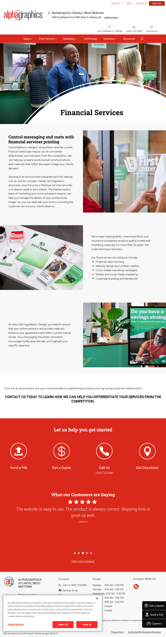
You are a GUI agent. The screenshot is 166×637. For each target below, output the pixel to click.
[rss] (136, 586)
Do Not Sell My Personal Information (144, 632)
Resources (129, 38)
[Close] (97, 598)
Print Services (46, 38)
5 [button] (91, 553)
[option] (83, 524)
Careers (156, 623)
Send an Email (70, 590)
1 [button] (75, 553)
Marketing (69, 38)
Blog (129, 3)
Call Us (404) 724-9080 (75, 585)
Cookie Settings (16, 624)
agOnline (156, 3)
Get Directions (147, 467)
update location (111, 17)
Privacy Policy (117, 632)
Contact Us (141, 3)
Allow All (87, 624)
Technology (90, 38)
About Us (115, 3)
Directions (152, 31)
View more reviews (83, 561)
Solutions (108, 38)
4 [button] (87, 553)
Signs (27, 38)
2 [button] (79, 553)
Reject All (63, 624)
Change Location (27, 594)
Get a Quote (156, 606)
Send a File (156, 614)
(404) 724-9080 (134, 31)
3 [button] (83, 553)
